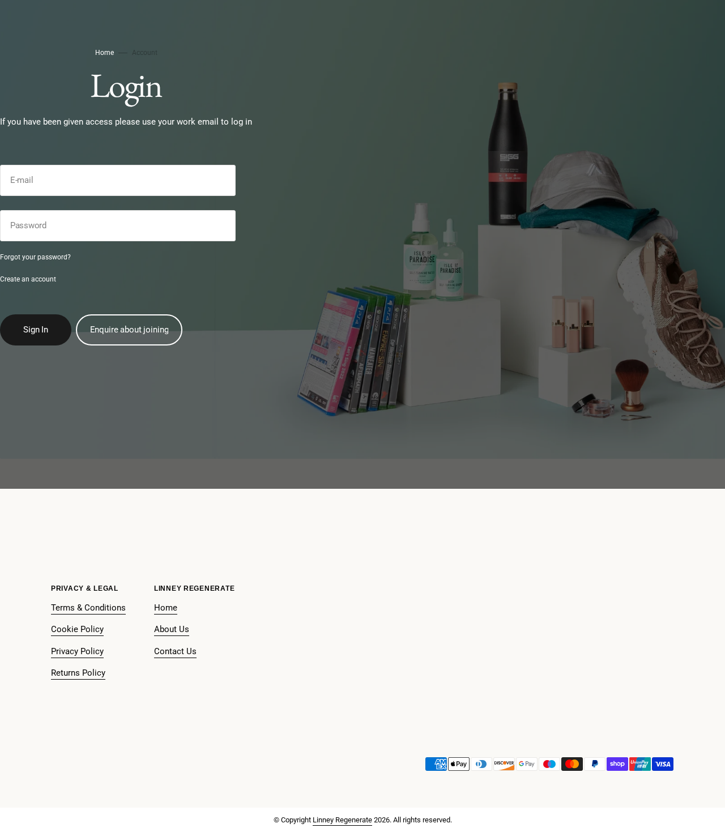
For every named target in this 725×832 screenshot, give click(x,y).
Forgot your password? (35, 257)
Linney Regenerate (342, 820)
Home (104, 53)
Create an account (28, 279)
